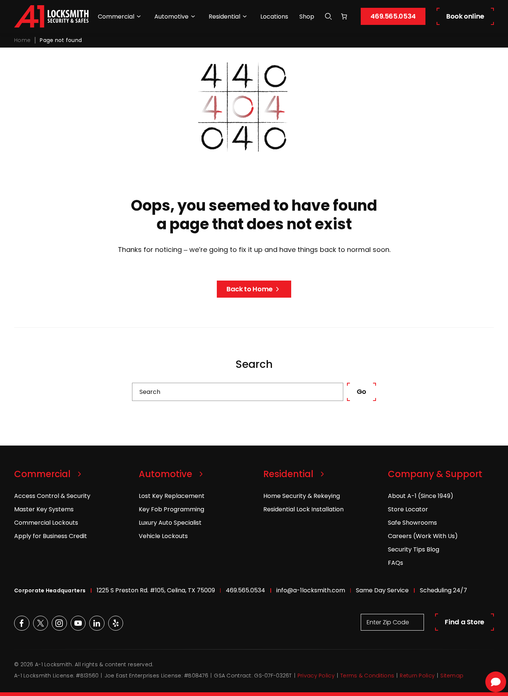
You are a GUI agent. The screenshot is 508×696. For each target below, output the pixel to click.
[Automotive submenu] (193, 16)
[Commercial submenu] (138, 16)
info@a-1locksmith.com (310, 590)
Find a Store (464, 622)
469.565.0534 (393, 16)
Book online (465, 16)
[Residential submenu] (244, 16)
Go (361, 391)
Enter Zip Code (388, 622)
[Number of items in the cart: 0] (344, 16)
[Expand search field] (328, 16)
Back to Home (249, 289)
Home (22, 40)
